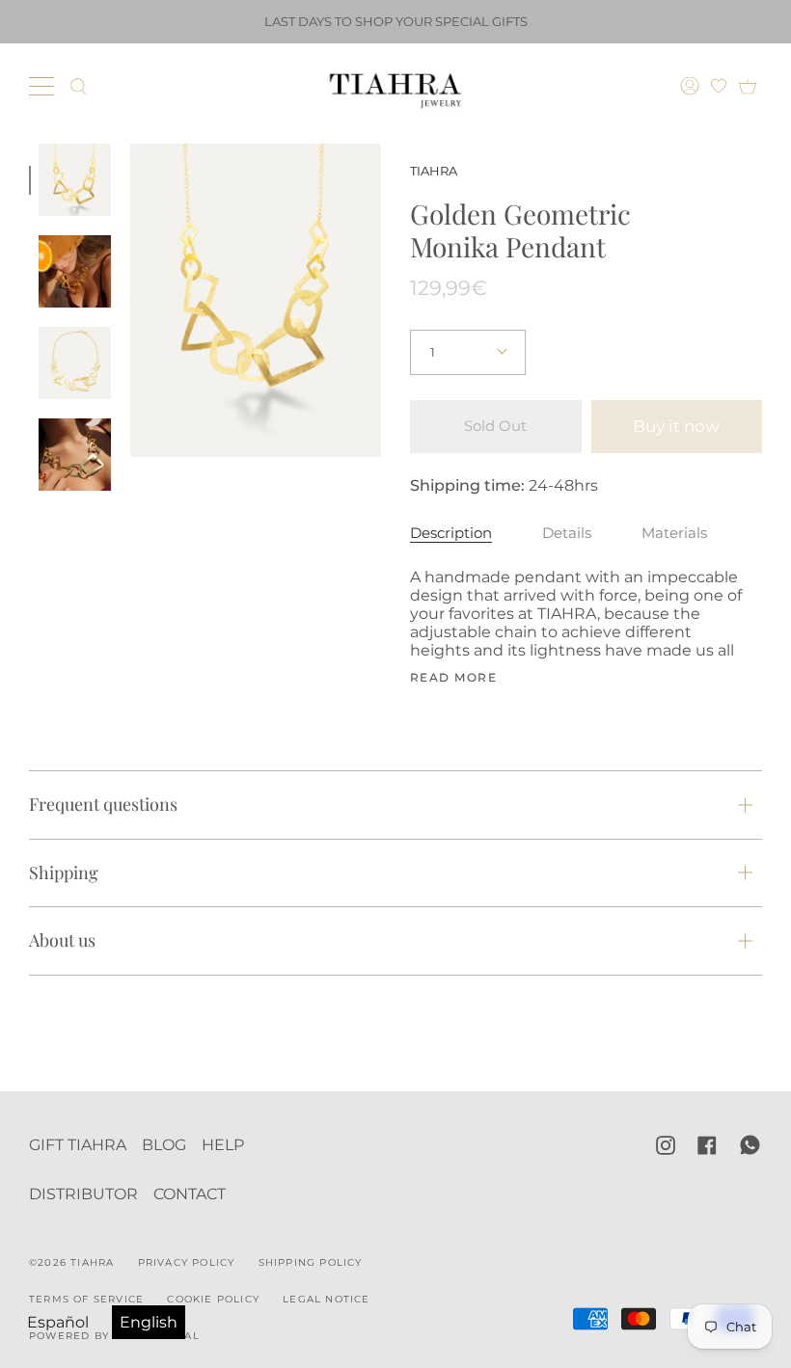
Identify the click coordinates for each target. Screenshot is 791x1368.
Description (451, 532)
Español (58, 1322)
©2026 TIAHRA (71, 1262)
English (148, 1322)
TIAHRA (433, 170)
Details (566, 532)
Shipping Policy (311, 1262)
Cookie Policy (213, 1299)
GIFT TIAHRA (77, 1145)
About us (62, 940)
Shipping (63, 872)
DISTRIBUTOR (83, 1194)
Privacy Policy (186, 1262)
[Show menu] (43, 85)
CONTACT (189, 1194)
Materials (674, 532)
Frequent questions (103, 804)
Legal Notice (326, 1299)
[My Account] (692, 85)
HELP (223, 1145)
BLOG (164, 1145)
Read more (453, 678)
